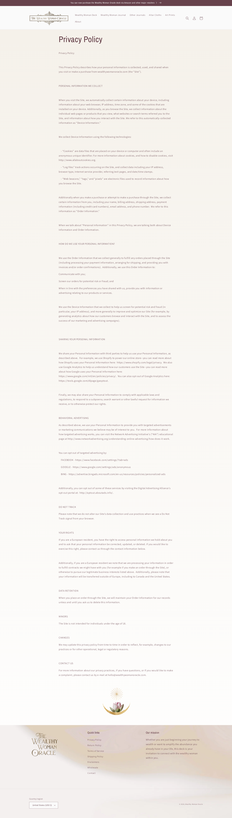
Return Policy (94, 745)
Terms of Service (95, 751)
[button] (187, 18)
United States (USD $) (42, 805)
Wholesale (92, 767)
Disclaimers (93, 762)
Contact (91, 773)
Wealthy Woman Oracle (194, 804)
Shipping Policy (95, 756)
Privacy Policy (94, 739)
